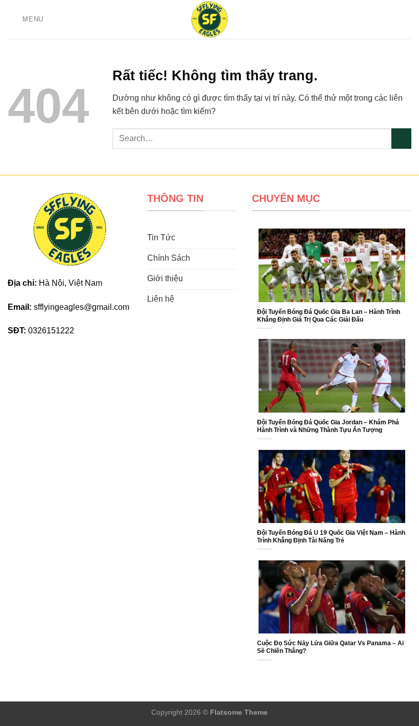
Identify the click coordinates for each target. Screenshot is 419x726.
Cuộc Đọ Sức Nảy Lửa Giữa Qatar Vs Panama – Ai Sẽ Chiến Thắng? (330, 647)
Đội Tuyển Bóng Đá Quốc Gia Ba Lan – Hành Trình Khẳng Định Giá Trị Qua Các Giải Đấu (328, 316)
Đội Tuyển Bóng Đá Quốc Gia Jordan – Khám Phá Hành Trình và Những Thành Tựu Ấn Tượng (328, 426)
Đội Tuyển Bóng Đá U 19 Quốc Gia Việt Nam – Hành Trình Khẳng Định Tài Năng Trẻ (331, 536)
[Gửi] (401, 138)
